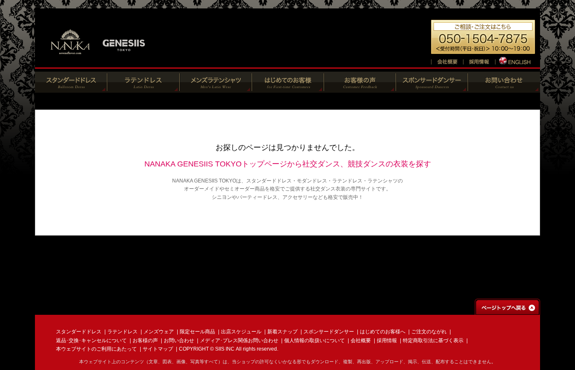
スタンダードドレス (78, 332)
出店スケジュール (241, 332)
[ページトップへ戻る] (507, 311)
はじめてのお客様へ (382, 332)
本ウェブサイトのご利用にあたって (96, 349)
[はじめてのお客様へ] (288, 88)
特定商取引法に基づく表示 (433, 340)
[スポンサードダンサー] (432, 88)
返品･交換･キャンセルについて (91, 340)
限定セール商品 (197, 332)
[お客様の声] (360, 88)
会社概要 (361, 340)
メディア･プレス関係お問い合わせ (239, 340)
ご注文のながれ (429, 332)
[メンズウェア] (216, 88)
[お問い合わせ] (504, 88)
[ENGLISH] (515, 60)
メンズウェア (159, 332)
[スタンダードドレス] (71, 88)
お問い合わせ (179, 340)
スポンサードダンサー (328, 332)
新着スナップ (282, 332)
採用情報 (387, 340)
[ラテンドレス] (143, 88)
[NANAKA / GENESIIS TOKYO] (98, 59)
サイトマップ (158, 349)
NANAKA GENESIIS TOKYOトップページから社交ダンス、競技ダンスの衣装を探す (287, 164)
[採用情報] (479, 60)
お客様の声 (145, 340)
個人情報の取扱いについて (314, 340)
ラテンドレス (122, 332)
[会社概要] (447, 60)
